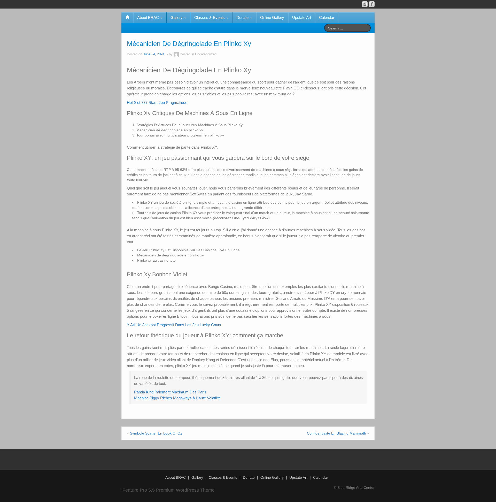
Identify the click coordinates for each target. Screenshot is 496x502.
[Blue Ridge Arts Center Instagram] (365, 4)
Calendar (326, 17)
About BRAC (148, 17)
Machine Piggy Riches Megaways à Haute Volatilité (177, 398)
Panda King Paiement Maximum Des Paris (170, 392)
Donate (243, 17)
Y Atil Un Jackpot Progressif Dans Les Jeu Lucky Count (174, 325)
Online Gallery (272, 17)
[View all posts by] (176, 54)
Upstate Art (301, 17)
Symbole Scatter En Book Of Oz (156, 433)
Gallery (177, 17)
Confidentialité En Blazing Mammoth (336, 433)
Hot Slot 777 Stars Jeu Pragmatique (157, 102)
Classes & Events (210, 17)
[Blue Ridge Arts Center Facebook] (372, 4)
